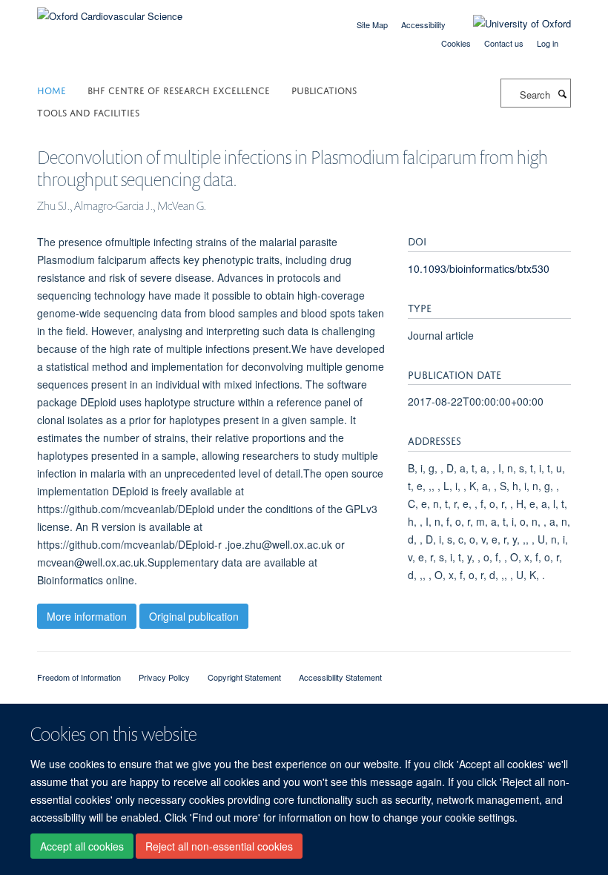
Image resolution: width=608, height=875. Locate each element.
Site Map (372, 24)
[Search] (562, 93)
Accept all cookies (82, 846)
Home (51, 89)
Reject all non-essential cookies (219, 846)
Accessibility (423, 24)
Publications (324, 89)
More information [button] (87, 616)
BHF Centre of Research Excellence (178, 89)
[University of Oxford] (511, 24)
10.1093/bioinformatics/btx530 (478, 268)
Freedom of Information (79, 677)
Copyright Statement (244, 677)
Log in (547, 43)
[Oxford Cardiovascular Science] (109, 11)
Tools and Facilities (88, 112)
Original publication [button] (194, 616)
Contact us (503, 43)
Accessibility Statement (340, 677)
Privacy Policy (164, 677)
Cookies (456, 43)
